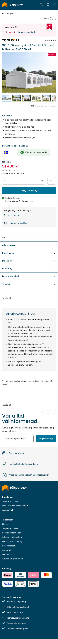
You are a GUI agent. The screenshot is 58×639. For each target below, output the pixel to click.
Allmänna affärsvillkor (12, 537)
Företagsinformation (11, 532)
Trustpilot (6, 298)
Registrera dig (46, 438)
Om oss (5, 524)
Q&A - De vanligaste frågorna (16, 505)
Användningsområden (12, 558)
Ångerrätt (6, 550)
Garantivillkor (8, 554)
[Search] (41, 5)
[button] (47, 4)
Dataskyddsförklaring (12, 541)
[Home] (3, 13)
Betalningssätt (9, 545)
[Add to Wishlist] (51, 181)
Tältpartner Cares (10, 528)
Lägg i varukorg (29, 190)
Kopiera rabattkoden (27, 32)
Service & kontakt (10, 501)
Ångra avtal (7, 510)
